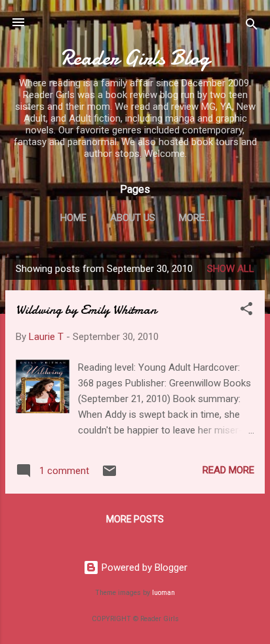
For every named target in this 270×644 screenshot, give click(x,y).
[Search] (252, 26)
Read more (228, 470)
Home (73, 218)
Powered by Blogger (143, 567)
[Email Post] (109, 475)
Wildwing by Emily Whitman (86, 309)
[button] (246, 311)
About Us (132, 218)
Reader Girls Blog (135, 58)
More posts (135, 519)
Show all (230, 269)
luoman (163, 592)
